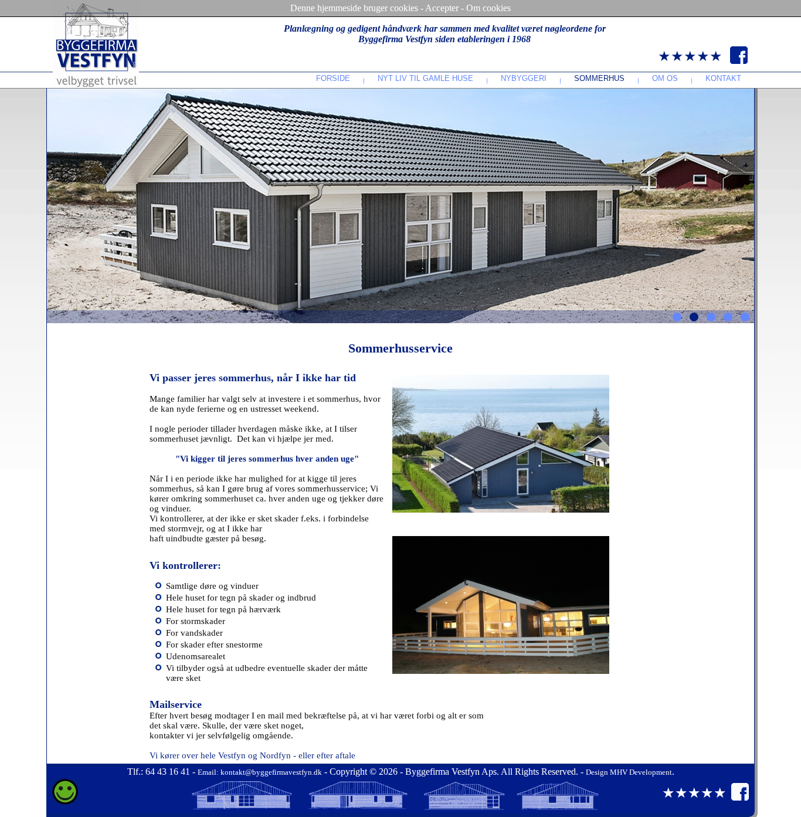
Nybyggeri (524, 78)
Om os (665, 78)
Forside (333, 78)
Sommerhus (599, 78)
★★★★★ (690, 56)
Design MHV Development (629, 772)
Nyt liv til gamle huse (425, 78)
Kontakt (723, 78)
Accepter (442, 8)
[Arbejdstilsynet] (65, 802)
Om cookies (488, 8)
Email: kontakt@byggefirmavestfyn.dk (260, 772)
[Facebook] (739, 61)
